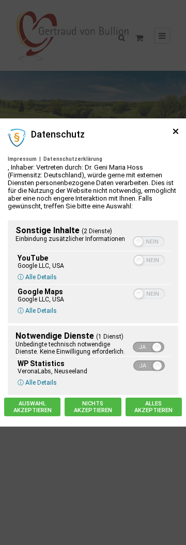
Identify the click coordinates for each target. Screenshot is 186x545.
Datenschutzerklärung (72, 159)
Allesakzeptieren (153, 407)
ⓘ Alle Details (37, 277)
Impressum (22, 159)
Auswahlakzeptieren (32, 407)
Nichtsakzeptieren (93, 407)
